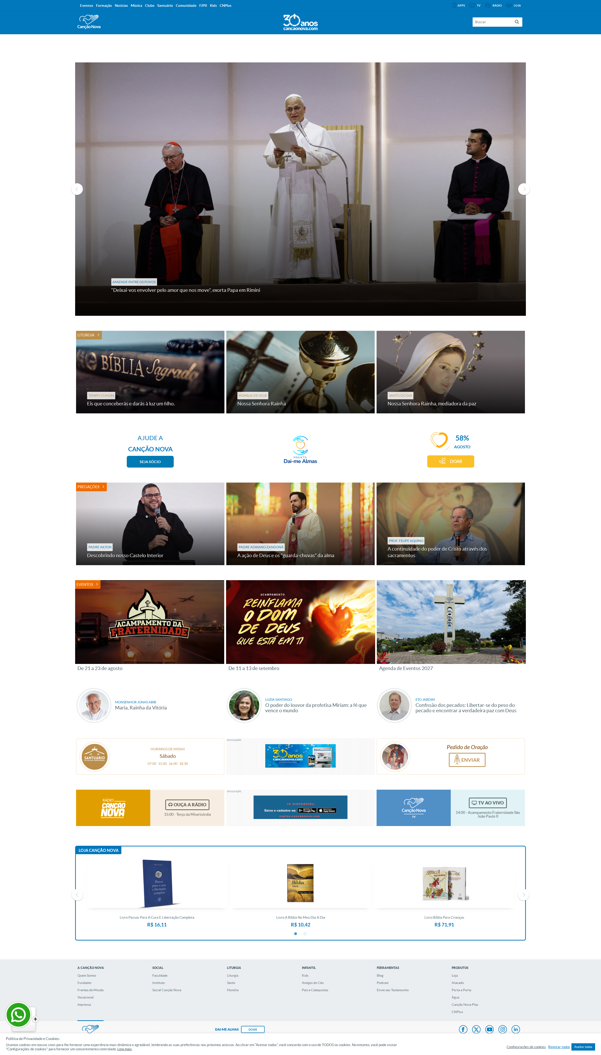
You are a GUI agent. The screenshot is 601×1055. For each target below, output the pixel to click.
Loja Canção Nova (99, 850)
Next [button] (524, 189)
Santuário (165, 6)
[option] (300, 189)
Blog (380, 975)
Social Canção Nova (166, 990)
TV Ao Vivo (491, 802)
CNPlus (457, 1012)
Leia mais (124, 1049)
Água (455, 997)
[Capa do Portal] (300, 20)
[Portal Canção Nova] (88, 22)
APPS (461, 5)
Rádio (497, 5)
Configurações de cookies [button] (526, 1047)
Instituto (158, 983)
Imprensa (84, 1004)
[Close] (35, 1019)
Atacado (458, 983)
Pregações (88, 487)
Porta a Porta (461, 990)
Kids (305, 975)
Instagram (502, 1030)
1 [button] (295, 933)
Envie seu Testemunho (393, 990)
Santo (231, 983)
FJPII (203, 6)
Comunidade (186, 6)
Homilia (233, 990)
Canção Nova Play (465, 1004)
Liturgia (85, 335)
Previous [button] (77, 189)
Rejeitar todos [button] (559, 1047)
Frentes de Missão (90, 990)
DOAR (456, 461)
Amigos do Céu (313, 983)
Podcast (383, 983)
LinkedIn (516, 1030)
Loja (455, 975)
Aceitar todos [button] (583, 1047)
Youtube (489, 1030)
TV (479, 5)
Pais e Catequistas (315, 990)
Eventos (85, 584)
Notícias (121, 6)
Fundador (84, 983)
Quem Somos (86, 975)
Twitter (476, 1030)
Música (136, 6)
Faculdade (159, 975)
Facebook (463, 1030)
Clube (149, 6)
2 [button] (305, 933)
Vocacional (85, 997)
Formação (104, 6)
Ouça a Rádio (190, 804)
